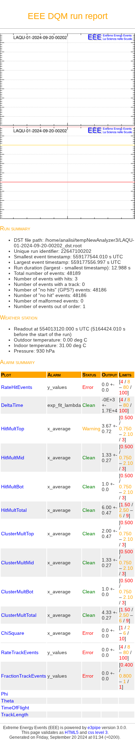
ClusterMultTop (17, 533)
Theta (7, 701)
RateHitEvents (16, 387)
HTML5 (72, 732)
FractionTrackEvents (23, 676)
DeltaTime (12, 405)
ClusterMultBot (17, 591)
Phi (4, 694)
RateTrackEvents (19, 652)
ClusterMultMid (17, 562)
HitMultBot (12, 486)
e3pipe (94, 727)
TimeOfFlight (15, 707)
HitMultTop (12, 428)
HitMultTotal (14, 510)
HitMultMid (12, 457)
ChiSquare (12, 633)
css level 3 (98, 732)
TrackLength (14, 714)
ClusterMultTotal (18, 615)
